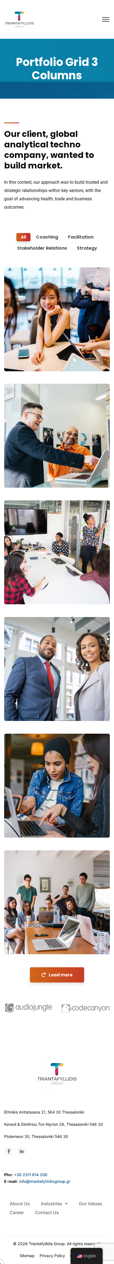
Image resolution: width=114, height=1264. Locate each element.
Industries (51, 1203)
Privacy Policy (52, 1255)
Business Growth (32, 351)
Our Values (90, 1203)
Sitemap (27, 1255)
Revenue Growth (32, 934)
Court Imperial (29, 817)
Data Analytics (29, 701)
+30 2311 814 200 (30, 1174)
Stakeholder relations (32, 943)
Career (17, 1212)
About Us (20, 1203)
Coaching (20, 360)
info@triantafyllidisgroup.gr (44, 1181)
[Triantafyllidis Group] (19, 19)
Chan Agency (27, 584)
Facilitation (22, 826)
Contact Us (47, 1212)
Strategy (19, 709)
